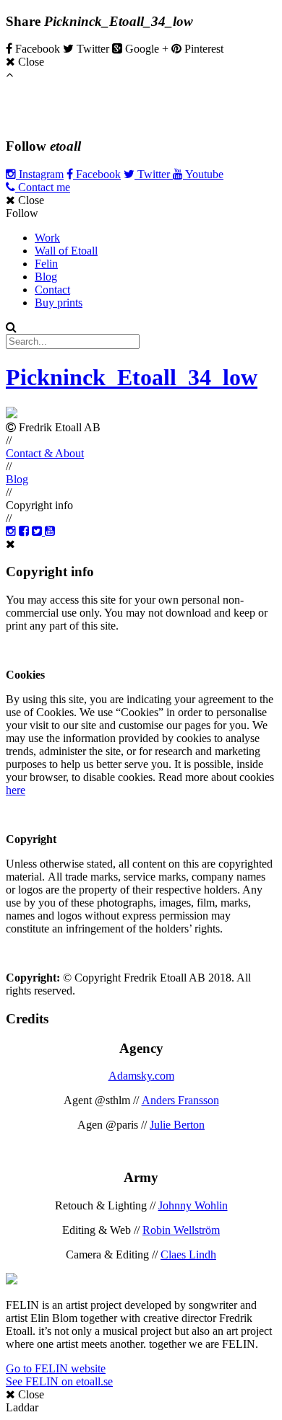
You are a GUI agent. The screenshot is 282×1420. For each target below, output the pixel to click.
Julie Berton (177, 1125)
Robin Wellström (181, 1230)
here (15, 790)
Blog (46, 276)
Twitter (153, 174)
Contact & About (45, 453)
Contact (52, 289)
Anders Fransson (180, 1100)
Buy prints (58, 302)
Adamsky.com (141, 1076)
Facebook (97, 174)
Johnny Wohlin (193, 1205)
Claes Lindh (188, 1254)
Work (47, 237)
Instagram (40, 174)
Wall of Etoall (66, 250)
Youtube (203, 174)
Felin (46, 263)
